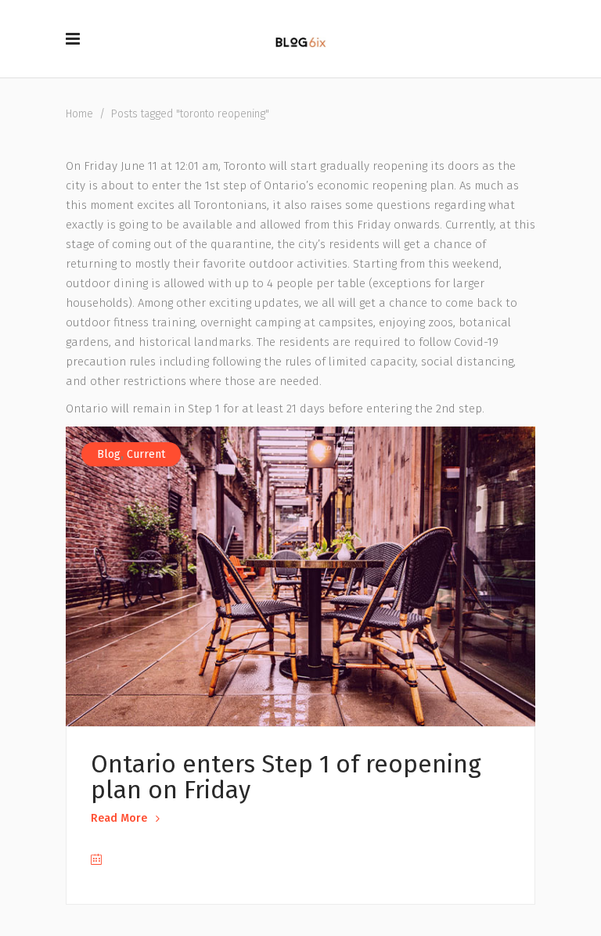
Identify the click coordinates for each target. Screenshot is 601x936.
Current (146, 454)
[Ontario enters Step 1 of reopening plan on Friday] (300, 576)
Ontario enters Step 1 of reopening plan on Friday (286, 777)
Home (79, 114)
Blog (109, 454)
